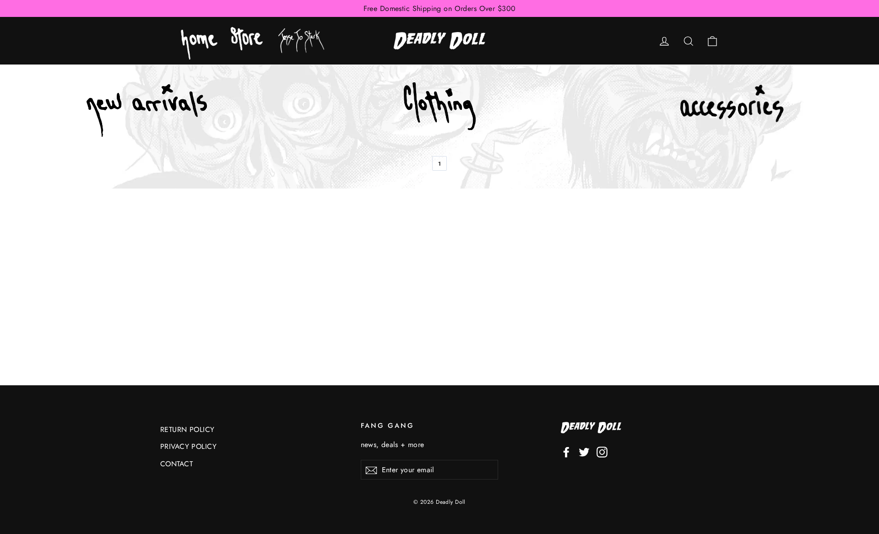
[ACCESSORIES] (732, 110)
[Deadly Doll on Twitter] (584, 451)
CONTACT (176, 463)
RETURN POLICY (187, 429)
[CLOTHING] (439, 110)
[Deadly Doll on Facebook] (566, 451)
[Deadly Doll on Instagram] (602, 451)
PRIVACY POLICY (188, 446)
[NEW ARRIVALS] (147, 110)
